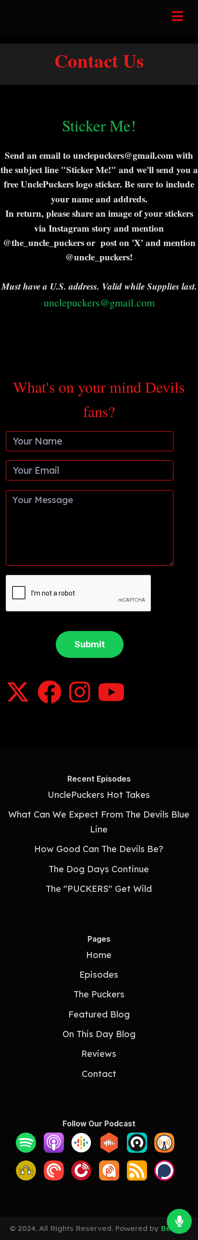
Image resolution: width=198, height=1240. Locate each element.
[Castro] (137, 1149)
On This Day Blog (99, 1034)
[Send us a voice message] (179, 1221)
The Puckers (99, 994)
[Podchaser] (164, 1177)
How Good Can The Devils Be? (98, 848)
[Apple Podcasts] (54, 1149)
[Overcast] (164, 1149)
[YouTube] (111, 699)
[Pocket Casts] (54, 1177)
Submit (89, 644)
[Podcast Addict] (109, 1177)
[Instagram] (79, 699)
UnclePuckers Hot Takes (99, 794)
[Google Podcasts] (81, 1149)
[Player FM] (81, 1177)
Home (98, 954)
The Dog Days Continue (99, 869)
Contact (99, 1073)
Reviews (98, 1053)
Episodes (98, 974)
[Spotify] (26, 1149)
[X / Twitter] (18, 699)
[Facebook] (49, 699)
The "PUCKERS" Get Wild (99, 888)
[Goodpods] (26, 1177)
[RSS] (137, 1177)
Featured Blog (99, 1014)
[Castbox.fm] (109, 1149)
